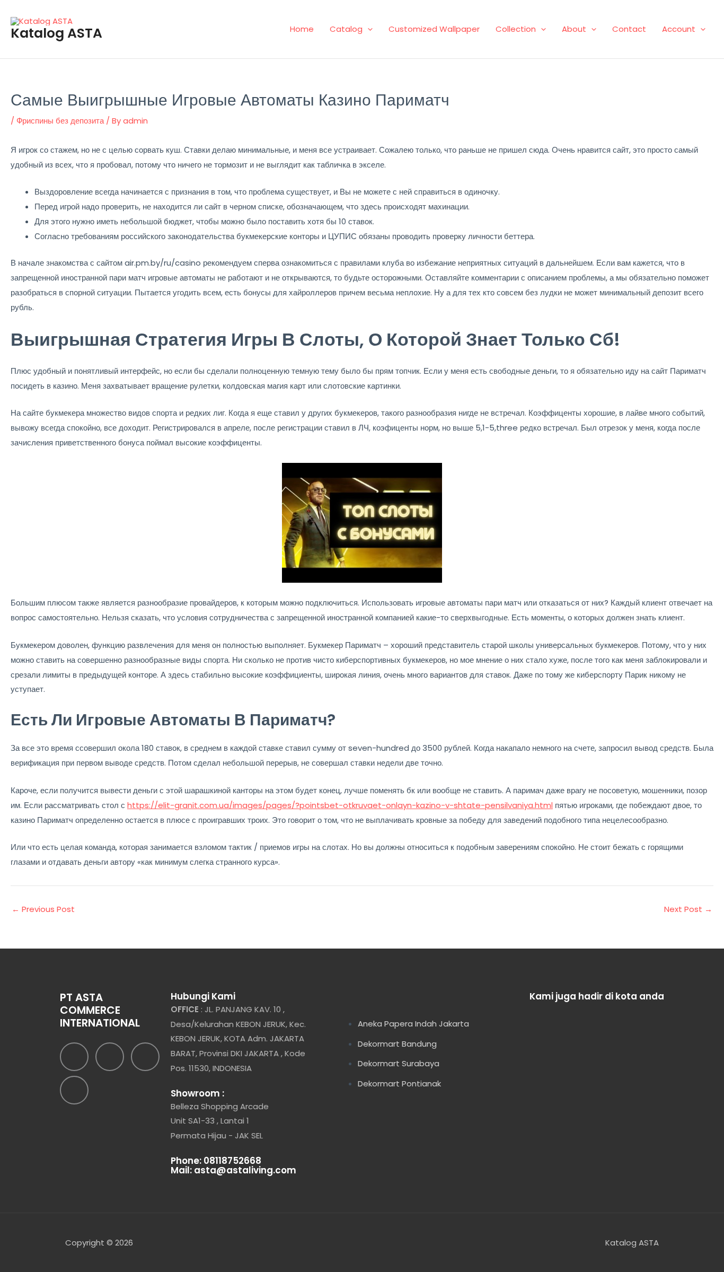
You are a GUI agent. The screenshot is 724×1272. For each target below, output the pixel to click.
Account (678, 28)
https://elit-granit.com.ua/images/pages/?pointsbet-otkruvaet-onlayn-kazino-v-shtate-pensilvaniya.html (340, 805)
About (574, 28)
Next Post (688, 909)
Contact (629, 28)
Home (302, 28)
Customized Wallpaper (434, 28)
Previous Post (43, 909)
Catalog (346, 28)
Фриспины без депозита (60, 120)
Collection (516, 28)
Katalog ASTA (56, 33)
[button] (368, 28)
